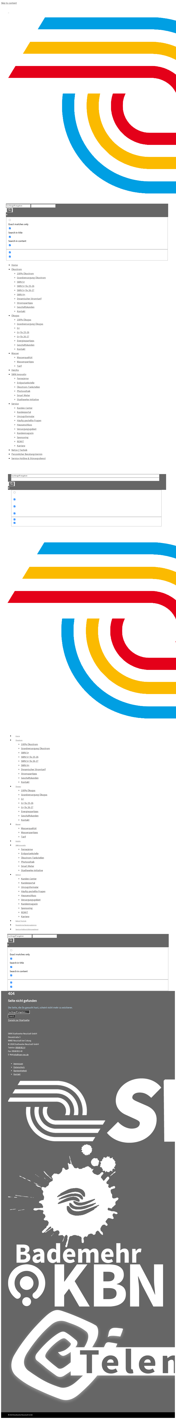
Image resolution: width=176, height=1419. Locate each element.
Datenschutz (19, 1067)
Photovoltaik (27, 862)
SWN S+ (25, 752)
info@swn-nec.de (21, 1054)
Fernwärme (27, 849)
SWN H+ (25, 765)
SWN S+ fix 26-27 (29, 761)
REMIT (24, 912)
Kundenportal (28, 883)
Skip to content (9, 3)
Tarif (23, 837)
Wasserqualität (29, 828)
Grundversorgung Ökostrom (35, 748)
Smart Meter (27, 866)
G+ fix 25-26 (27, 803)
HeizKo (18, 841)
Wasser (18, 824)
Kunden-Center (29, 879)
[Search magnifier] (9, 210)
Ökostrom (19, 740)
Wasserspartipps (29, 832)
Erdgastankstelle (29, 853)
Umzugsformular (29, 887)
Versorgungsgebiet (31, 900)
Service (18, 875)
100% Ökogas (28, 790)
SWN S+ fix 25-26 (29, 757)
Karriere (25, 916)
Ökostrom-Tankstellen (32, 858)
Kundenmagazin (29, 904)
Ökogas (18, 787)
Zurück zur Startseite (18, 1020)
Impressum (18, 1063)
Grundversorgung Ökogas (34, 794)
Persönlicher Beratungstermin (21, 466)
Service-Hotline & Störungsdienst (22, 469)
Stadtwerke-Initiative (32, 870)
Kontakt (25, 782)
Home (18, 736)
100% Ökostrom (29, 744)
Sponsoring (27, 908)
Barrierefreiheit (20, 1070)
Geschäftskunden (29, 778)
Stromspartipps (29, 773)
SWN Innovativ (21, 845)
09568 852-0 (20, 1047)
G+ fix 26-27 (27, 807)
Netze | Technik (21, 921)
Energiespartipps (29, 811)
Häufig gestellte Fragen (33, 891)
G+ (22, 799)
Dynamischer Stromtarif (33, 769)
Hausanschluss (28, 895)
